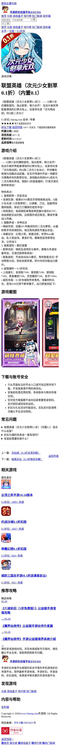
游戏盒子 (18, 16)
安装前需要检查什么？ (17, 438)
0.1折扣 (21, 31)
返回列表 (17, 127)
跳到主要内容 (9, 3)
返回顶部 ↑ (7, 739)
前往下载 (6, 127)
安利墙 (47, 16)
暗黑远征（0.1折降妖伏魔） (27, 459)
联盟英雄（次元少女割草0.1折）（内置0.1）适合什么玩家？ (29, 429)
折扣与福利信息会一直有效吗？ (22, 434)
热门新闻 (37, 16)
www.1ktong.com (29, 713)
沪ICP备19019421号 (25, 722)
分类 (9, 16)
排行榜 (27, 16)
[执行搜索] (34, 20)
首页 (3, 16)
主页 (3, 31)
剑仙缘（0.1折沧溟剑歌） (26, 453)
